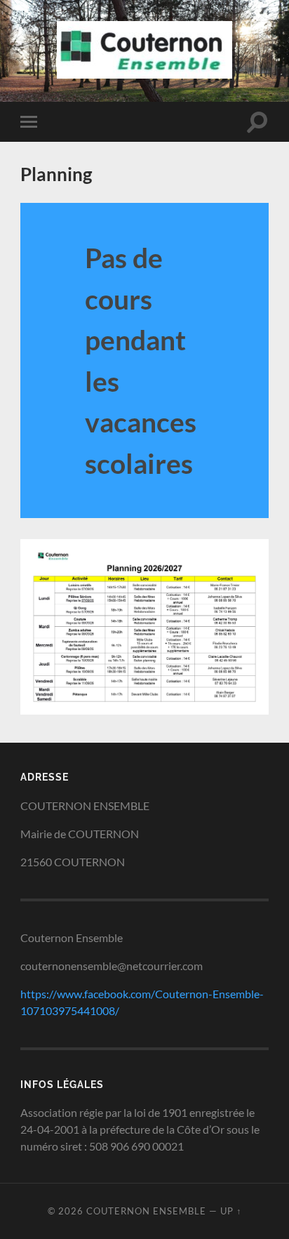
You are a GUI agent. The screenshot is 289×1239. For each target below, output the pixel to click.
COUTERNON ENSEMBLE (146, 1211)
